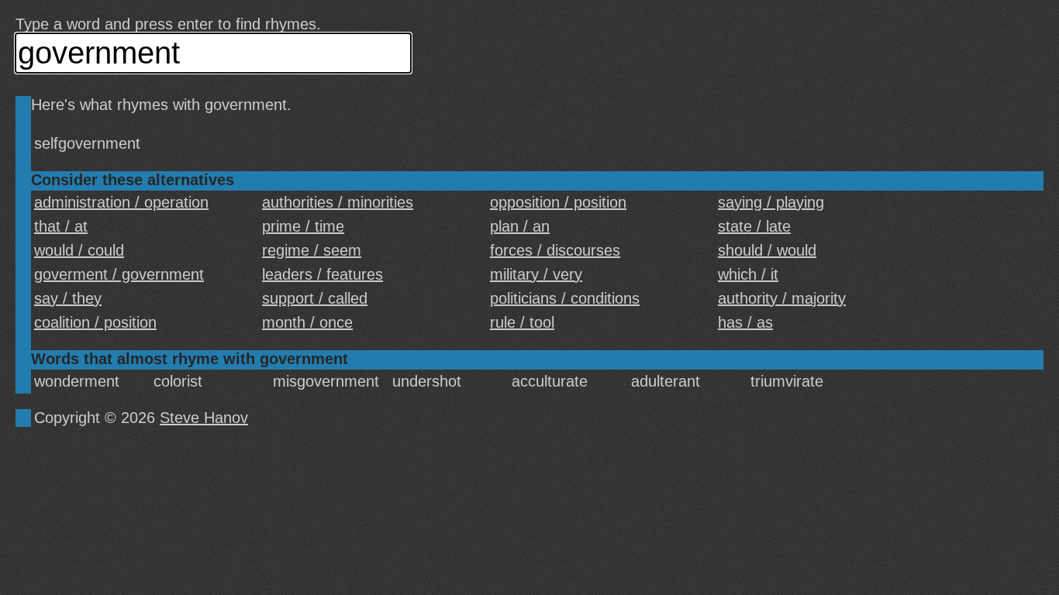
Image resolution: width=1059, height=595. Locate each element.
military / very (536, 274)
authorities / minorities (337, 202)
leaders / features (322, 274)
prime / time (303, 226)
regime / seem (311, 250)
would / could (79, 250)
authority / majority (782, 298)
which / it (748, 274)
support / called (314, 298)
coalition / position (95, 322)
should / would (767, 250)
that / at (61, 226)
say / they (68, 298)
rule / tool (522, 322)
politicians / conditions (565, 298)
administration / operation (121, 202)
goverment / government (119, 274)
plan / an (520, 226)
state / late (754, 226)
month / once (307, 322)
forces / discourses (555, 250)
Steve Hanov (204, 417)
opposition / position (558, 202)
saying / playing (771, 202)
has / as (745, 322)
